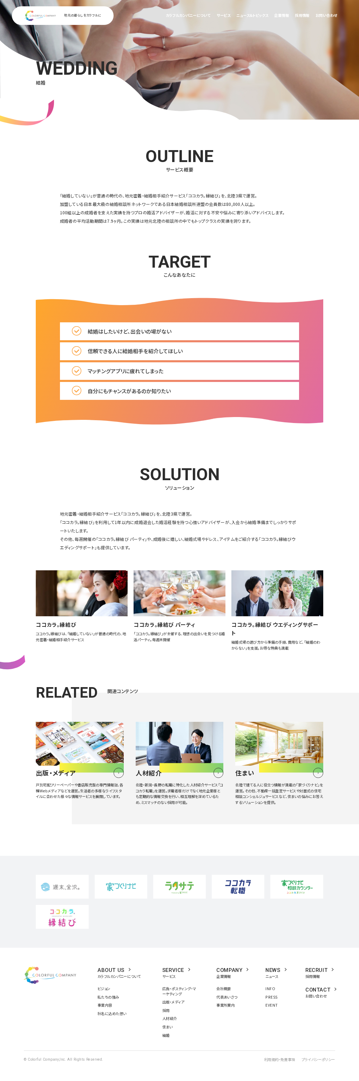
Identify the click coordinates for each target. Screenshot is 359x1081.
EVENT (271, 1005)
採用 (166, 1010)
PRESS (271, 997)
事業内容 (104, 1005)
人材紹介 (169, 1018)
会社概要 (223, 988)
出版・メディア (173, 1002)
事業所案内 (225, 1005)
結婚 (166, 1035)
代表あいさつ (226, 997)
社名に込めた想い (111, 1013)
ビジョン (103, 988)
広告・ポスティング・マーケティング (179, 991)
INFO (270, 988)
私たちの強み (108, 997)
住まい (167, 1026)
